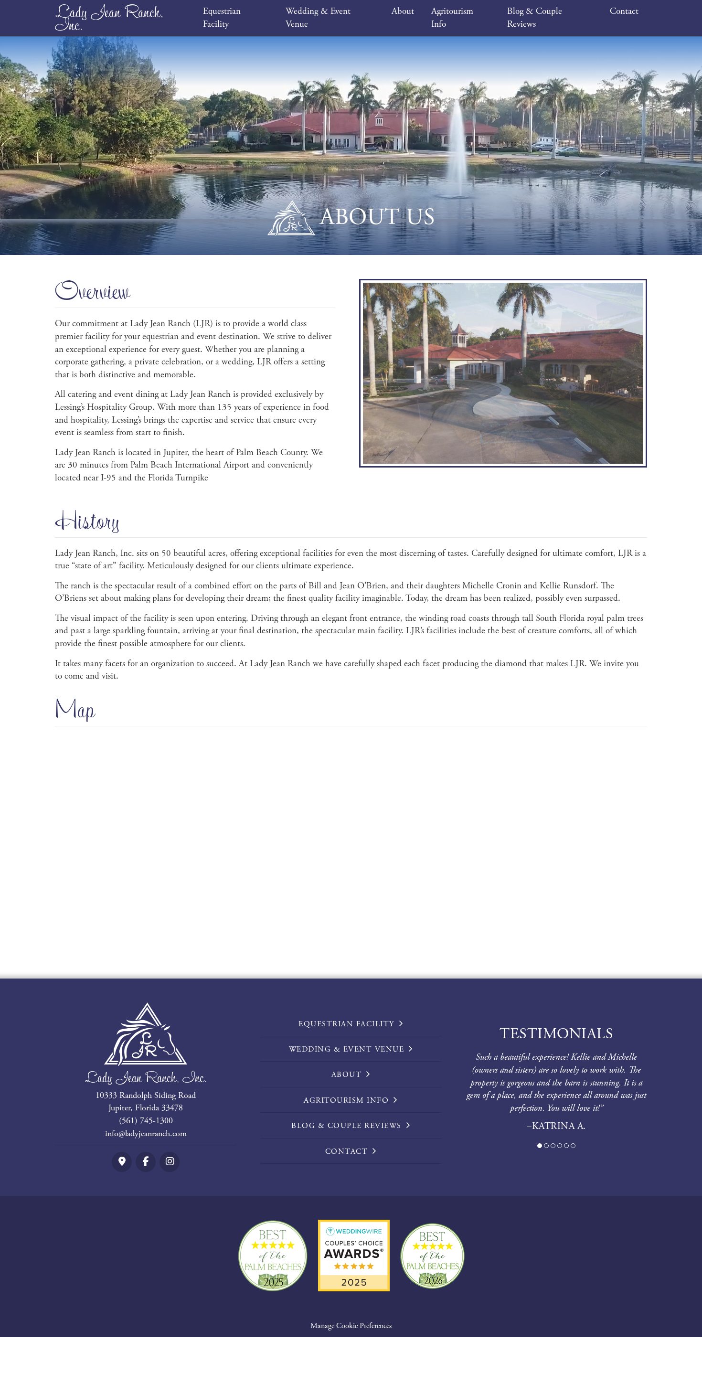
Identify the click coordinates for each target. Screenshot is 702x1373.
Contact (624, 11)
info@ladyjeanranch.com (146, 1133)
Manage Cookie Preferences (351, 1326)
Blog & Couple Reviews (534, 18)
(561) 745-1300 (146, 1120)
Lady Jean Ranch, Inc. (109, 17)
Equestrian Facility (222, 18)
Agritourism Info (452, 18)
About (403, 11)
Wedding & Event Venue (318, 18)
